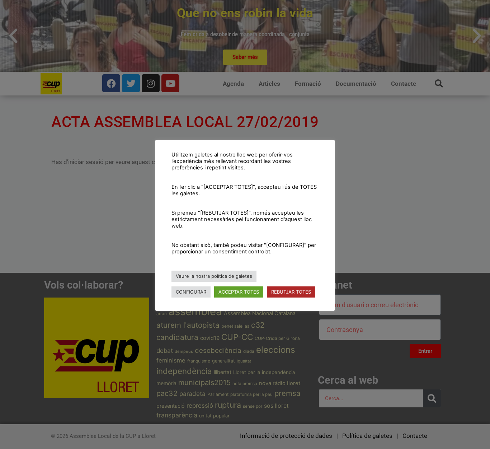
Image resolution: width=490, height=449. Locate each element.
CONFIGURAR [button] (191, 292)
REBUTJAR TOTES (291, 292)
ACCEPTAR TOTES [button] (238, 292)
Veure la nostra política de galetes (214, 276)
